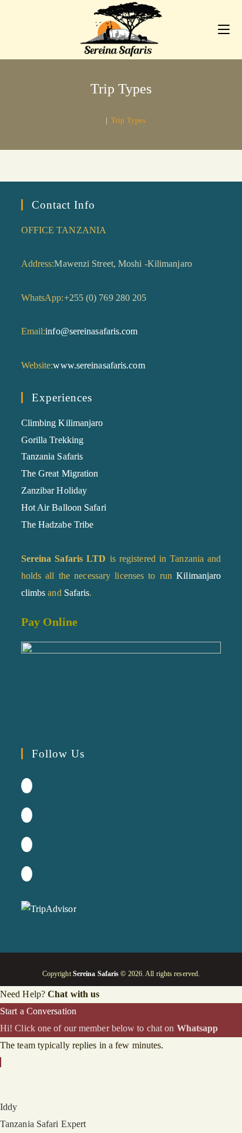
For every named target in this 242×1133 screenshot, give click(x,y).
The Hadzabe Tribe (57, 524)
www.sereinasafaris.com (98, 365)
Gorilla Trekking (52, 440)
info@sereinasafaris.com (91, 331)
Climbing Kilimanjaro (62, 423)
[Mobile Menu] (224, 29)
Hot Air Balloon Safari (63, 507)
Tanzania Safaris (52, 456)
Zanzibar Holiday (54, 490)
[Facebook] (26, 785)
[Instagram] (26, 815)
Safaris (77, 593)
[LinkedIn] (26, 844)
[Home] (99, 120)
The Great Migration (60, 473)
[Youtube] (26, 873)
